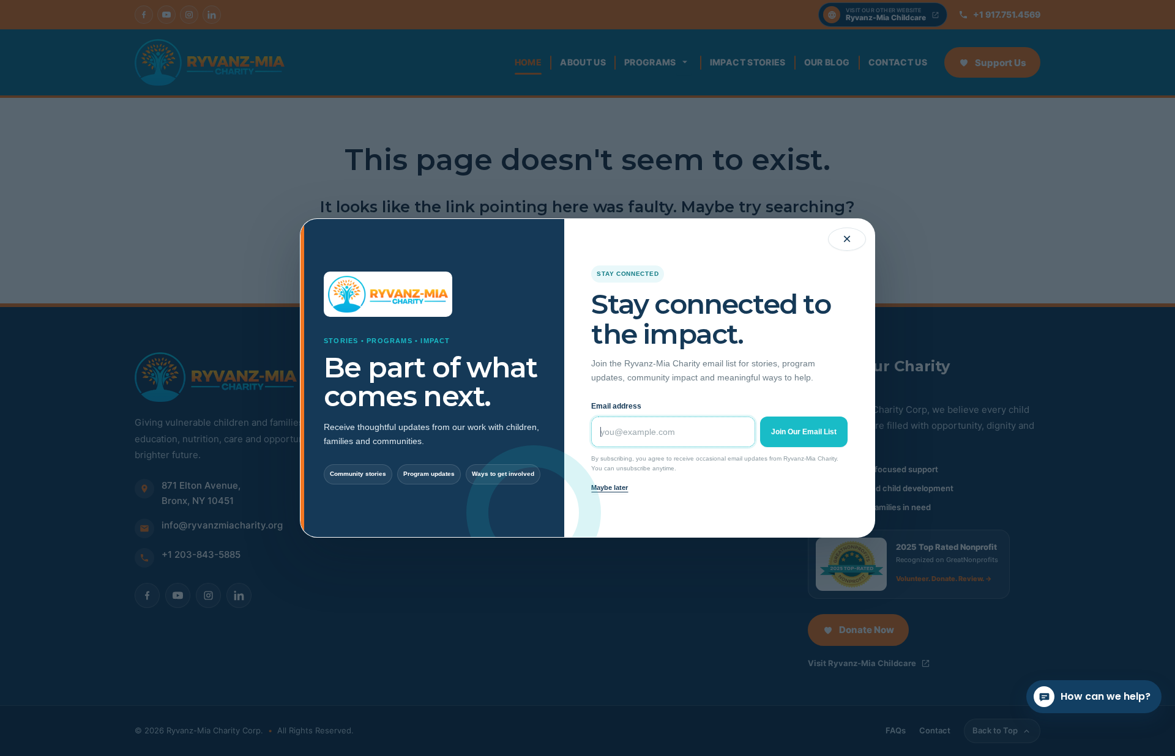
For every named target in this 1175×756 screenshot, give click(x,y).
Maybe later (609, 487)
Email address (616, 406)
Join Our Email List (804, 432)
